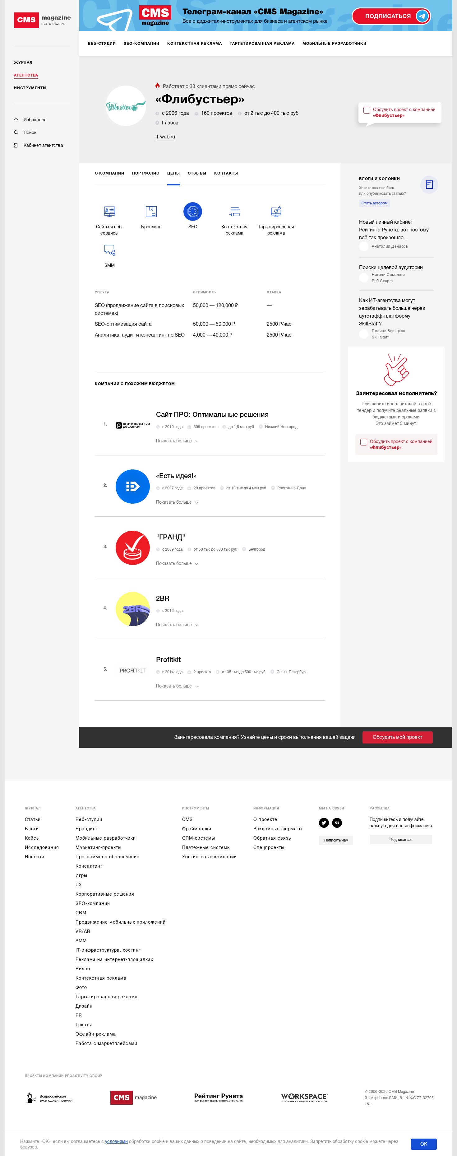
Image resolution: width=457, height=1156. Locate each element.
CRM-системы (198, 838)
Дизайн (84, 1006)
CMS (187, 819)
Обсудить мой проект (397, 737)
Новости (34, 856)
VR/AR (83, 931)
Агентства (26, 75)
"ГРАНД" (170, 537)
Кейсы (32, 838)
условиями (116, 1141)
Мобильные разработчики (106, 838)
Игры (81, 875)
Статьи (33, 819)
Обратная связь (272, 838)
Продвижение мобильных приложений (121, 922)
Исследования (42, 847)
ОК (423, 1144)
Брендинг (87, 828)
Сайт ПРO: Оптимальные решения (212, 414)
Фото (81, 987)
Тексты (84, 1024)
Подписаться (401, 839)
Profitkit (168, 660)
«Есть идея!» (176, 476)
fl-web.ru (165, 137)
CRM (81, 912)
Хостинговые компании (209, 856)
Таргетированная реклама (107, 996)
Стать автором (374, 203)
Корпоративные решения (105, 894)
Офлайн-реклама (96, 1034)
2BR (162, 598)
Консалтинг (89, 866)
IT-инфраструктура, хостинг (108, 950)
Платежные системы (206, 847)
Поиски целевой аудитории (391, 267)
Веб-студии (89, 819)
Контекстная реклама (101, 978)
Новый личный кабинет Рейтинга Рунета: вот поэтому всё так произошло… (394, 229)
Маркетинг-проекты (99, 847)
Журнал (23, 62)
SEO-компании (93, 903)
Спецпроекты (268, 847)
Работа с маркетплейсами (106, 1043)
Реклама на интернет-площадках (114, 959)
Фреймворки (196, 828)
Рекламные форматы (277, 828)
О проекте (265, 819)
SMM (81, 940)
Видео (83, 968)
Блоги (32, 828)
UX (79, 884)
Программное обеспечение (108, 856)
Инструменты (30, 88)
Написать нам (336, 840)
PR (79, 1015)
